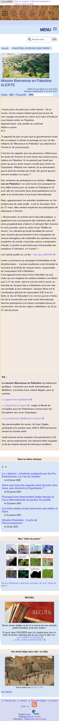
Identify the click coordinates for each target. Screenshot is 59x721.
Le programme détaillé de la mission (22, 418)
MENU (45, 29)
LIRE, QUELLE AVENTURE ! (29, 640)
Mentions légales (39, 701)
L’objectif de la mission (15, 405)
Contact (24, 701)
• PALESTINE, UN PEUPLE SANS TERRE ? (31, 48)
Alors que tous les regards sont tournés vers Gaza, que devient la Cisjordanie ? (29, 487)
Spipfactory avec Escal (35, 719)
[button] (55, 28)
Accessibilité (6, 1)
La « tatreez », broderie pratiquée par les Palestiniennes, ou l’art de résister (29, 475)
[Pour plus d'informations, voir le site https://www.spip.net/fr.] (35, 714)
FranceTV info (37, 687)
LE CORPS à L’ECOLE (29, 637)
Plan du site (10, 701)
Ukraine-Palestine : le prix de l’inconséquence (19, 521)
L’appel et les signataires (16, 399)
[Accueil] (29, 19)
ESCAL (31, 717)
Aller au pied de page (24, 4)
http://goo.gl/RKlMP (43, 254)
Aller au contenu (22, 1)
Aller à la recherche (40, 1)
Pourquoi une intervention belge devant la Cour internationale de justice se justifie (28, 498)
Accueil (5, 48)
